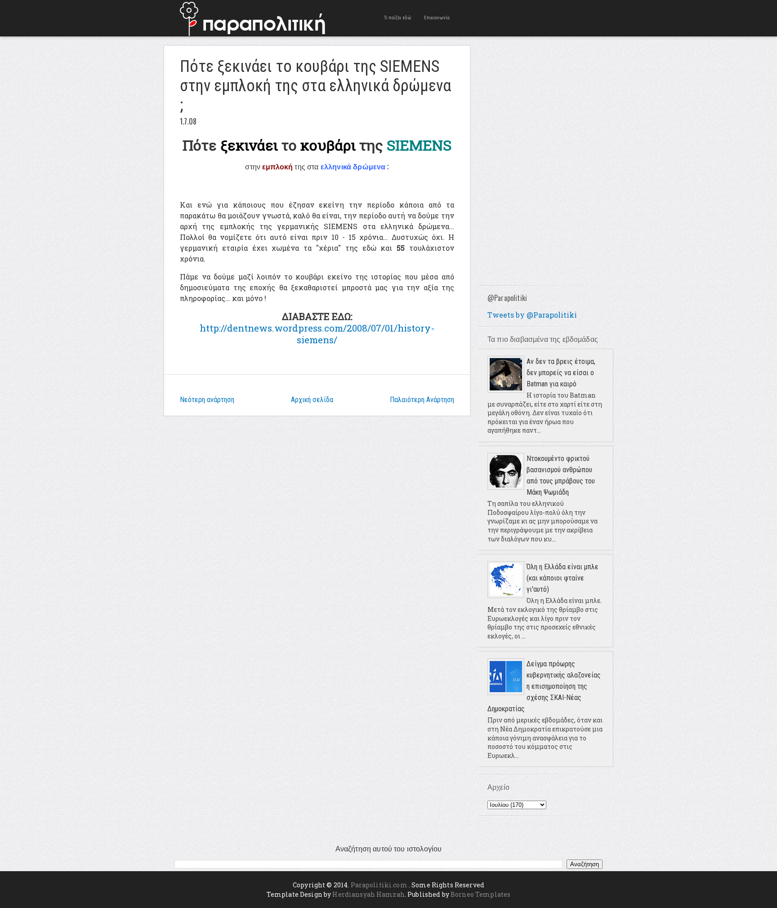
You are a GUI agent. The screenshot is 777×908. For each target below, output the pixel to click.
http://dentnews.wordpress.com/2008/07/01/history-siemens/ (317, 334)
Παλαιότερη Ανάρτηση (422, 399)
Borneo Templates (480, 894)
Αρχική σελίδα (312, 399)
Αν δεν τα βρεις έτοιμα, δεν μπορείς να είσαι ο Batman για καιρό (561, 372)
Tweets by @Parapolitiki (532, 314)
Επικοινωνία (437, 18)
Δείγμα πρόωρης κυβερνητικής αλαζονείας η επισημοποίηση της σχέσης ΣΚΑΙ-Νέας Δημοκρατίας (544, 686)
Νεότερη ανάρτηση (207, 399)
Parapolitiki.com (379, 885)
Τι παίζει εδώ (397, 18)
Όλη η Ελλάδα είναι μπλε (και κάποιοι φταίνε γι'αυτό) (562, 578)
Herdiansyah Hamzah (368, 894)
